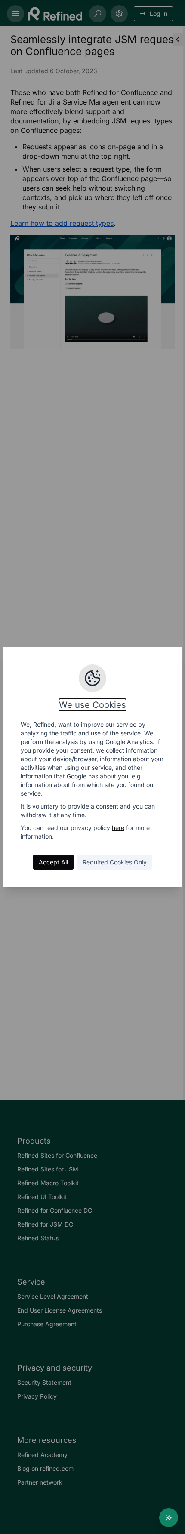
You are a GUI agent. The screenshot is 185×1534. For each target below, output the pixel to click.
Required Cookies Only (115, 862)
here (118, 827)
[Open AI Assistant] (168, 1517)
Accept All (53, 862)
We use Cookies (92, 705)
